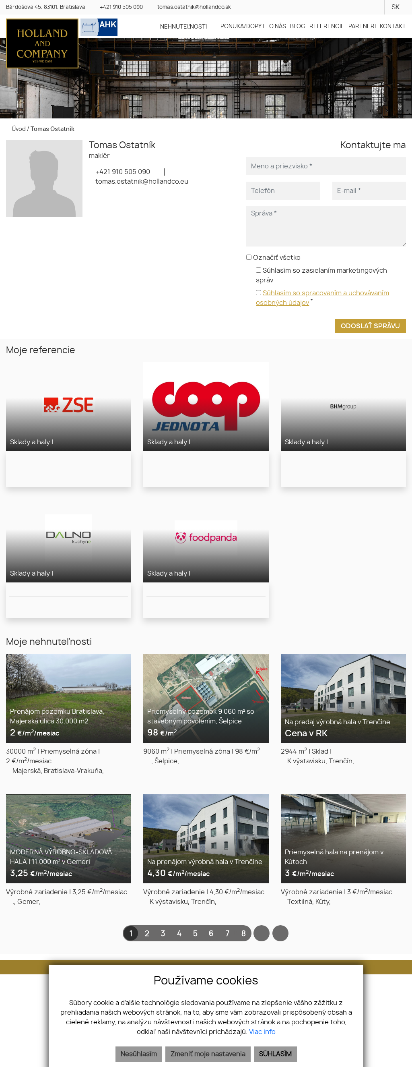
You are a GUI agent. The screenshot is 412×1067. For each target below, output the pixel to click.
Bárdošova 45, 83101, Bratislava (45, 7)
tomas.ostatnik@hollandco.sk (194, 7)
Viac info (262, 1032)
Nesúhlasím (139, 1054)
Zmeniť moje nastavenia (208, 1054)
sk (395, 7)
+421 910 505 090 (121, 7)
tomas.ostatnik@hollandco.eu (141, 181)
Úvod (18, 129)
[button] (188, 27)
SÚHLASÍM (275, 1054)
